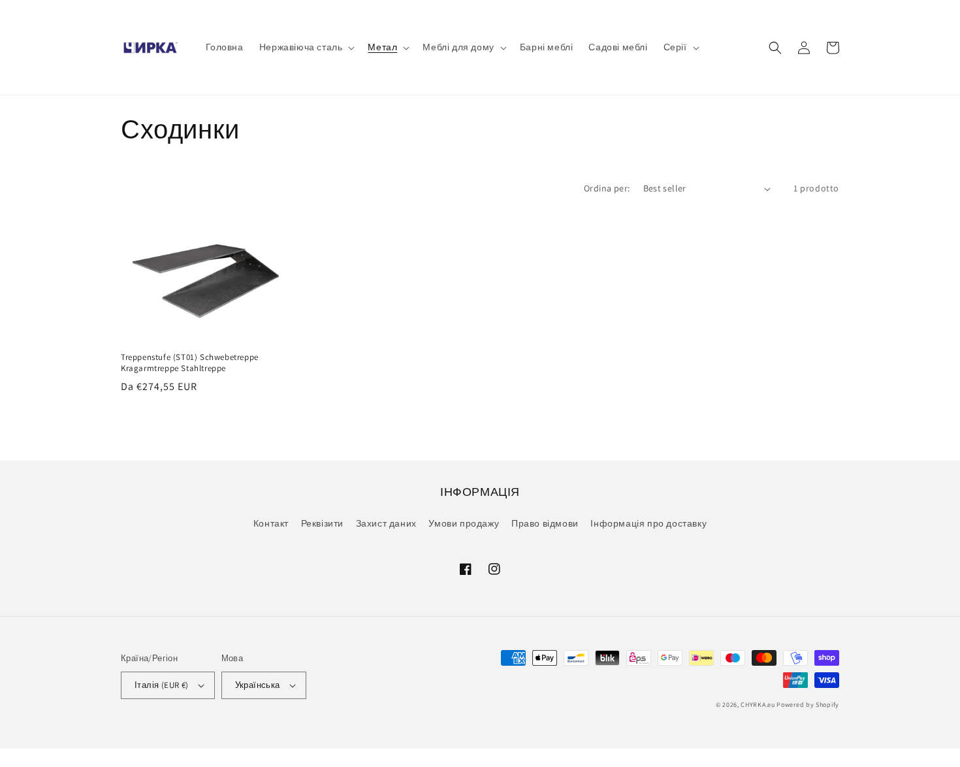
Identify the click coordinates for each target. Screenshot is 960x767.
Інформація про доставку (648, 523)
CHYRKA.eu (758, 704)
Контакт (271, 523)
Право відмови (545, 523)
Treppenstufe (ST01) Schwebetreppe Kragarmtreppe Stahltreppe (190, 363)
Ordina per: (607, 188)
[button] (305, 47)
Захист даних (386, 523)
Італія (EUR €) (162, 685)
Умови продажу (463, 523)
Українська (257, 685)
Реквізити (322, 523)
